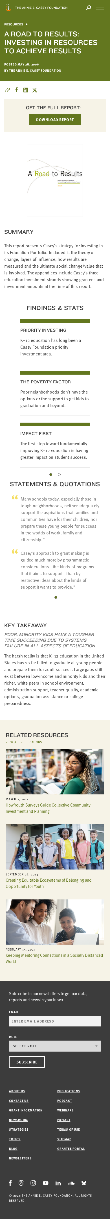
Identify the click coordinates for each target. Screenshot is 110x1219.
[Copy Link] (7, 90)
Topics (15, 1139)
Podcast (64, 1100)
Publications (68, 1091)
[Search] (88, 7)
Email (14, 1012)
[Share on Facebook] (16, 90)
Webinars (65, 1110)
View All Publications (24, 742)
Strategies (19, 1129)
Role (13, 1036)
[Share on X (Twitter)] (34, 90)
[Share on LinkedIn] (25, 90)
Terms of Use (68, 1129)
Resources (13, 24)
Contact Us (19, 1100)
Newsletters (20, 1158)
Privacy (63, 1119)
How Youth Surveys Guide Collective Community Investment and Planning (48, 808)
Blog (13, 1148)
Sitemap (64, 1139)
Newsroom (18, 1119)
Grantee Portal (71, 1148)
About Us (17, 1091)
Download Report (55, 120)
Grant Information (26, 1110)
